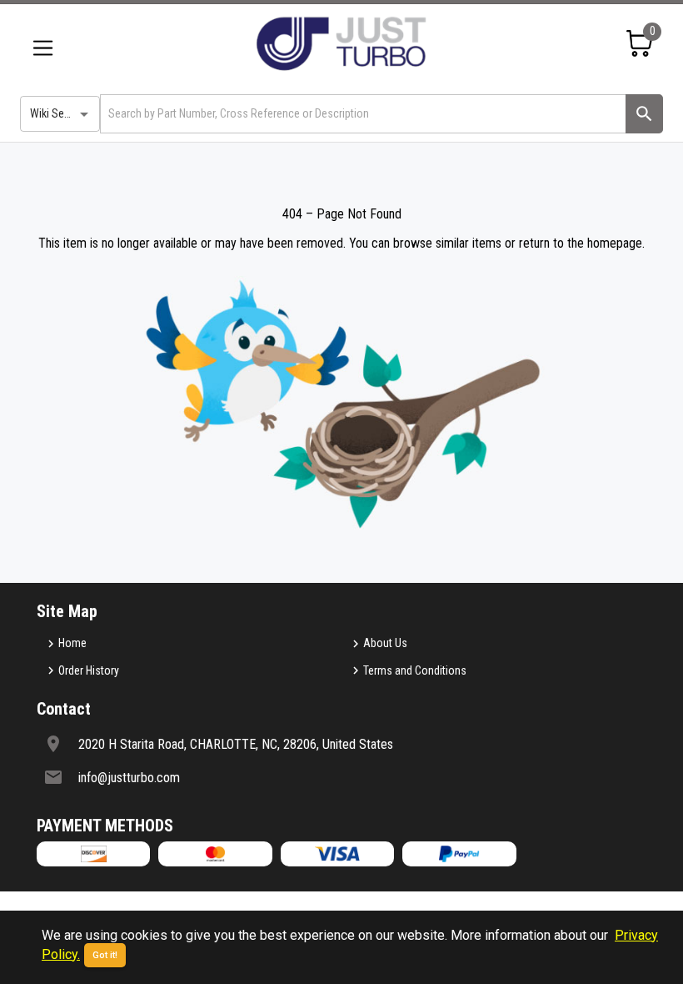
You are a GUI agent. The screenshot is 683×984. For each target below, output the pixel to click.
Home (72, 643)
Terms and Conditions (414, 670)
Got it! (104, 955)
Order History (88, 670)
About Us (385, 643)
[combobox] (361, 113)
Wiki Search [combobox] (57, 113)
